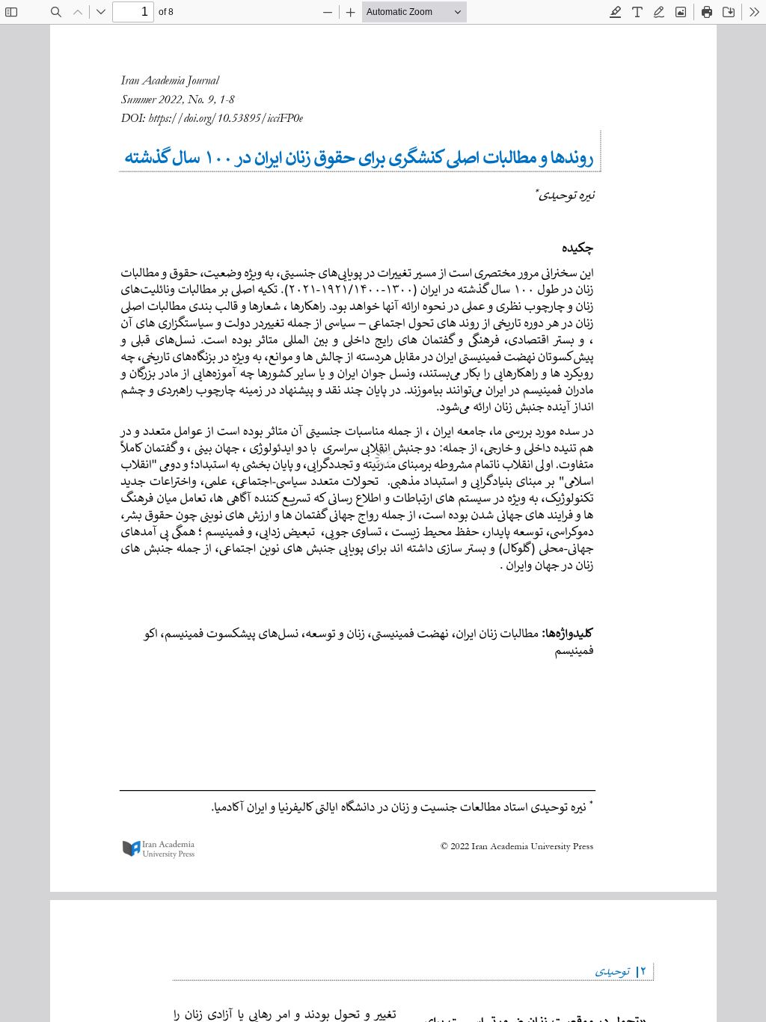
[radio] (615, 11)
